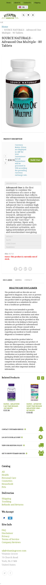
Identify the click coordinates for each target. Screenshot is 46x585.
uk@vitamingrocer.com (14, 550)
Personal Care (9, 478)
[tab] (23, 183)
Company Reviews (11, 542)
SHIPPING (18, 280)
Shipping (37, 3)
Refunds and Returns (12, 504)
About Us (17, 3)
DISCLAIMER (7, 280)
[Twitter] (4, 573)
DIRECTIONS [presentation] (11, 244)
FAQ (4, 530)
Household (7, 484)
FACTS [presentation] (8, 240)
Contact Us (27, 3)
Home (8, 3)
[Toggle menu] (33, 15)
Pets (4, 487)
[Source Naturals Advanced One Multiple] (23, 93)
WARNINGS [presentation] (10, 247)
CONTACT (28, 280)
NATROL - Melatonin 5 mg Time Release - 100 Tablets (11, 406)
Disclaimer (7, 533)
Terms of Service (10, 539)
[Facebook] (10, 573)
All (3, 472)
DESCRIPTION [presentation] (11, 183)
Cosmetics (7, 481)
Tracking (6, 501)
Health (5, 475)
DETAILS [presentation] (9, 236)
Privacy (5, 536)
